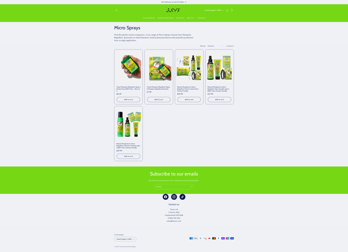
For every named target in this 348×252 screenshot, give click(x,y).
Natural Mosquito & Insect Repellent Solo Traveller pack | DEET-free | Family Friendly (218, 89)
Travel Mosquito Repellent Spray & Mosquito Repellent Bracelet (158, 88)
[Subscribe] (191, 186)
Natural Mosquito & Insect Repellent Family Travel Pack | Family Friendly (188, 89)
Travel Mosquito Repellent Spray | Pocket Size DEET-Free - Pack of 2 (128, 89)
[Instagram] (174, 197)
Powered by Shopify (130, 246)
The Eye (121, 246)
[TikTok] (182, 197)
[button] (116, 10)
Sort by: (203, 46)
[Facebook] (166, 197)
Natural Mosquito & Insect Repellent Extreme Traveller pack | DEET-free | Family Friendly (128, 146)
